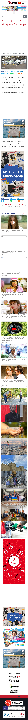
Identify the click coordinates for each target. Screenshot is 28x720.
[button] (14, 12)
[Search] (25, 16)
